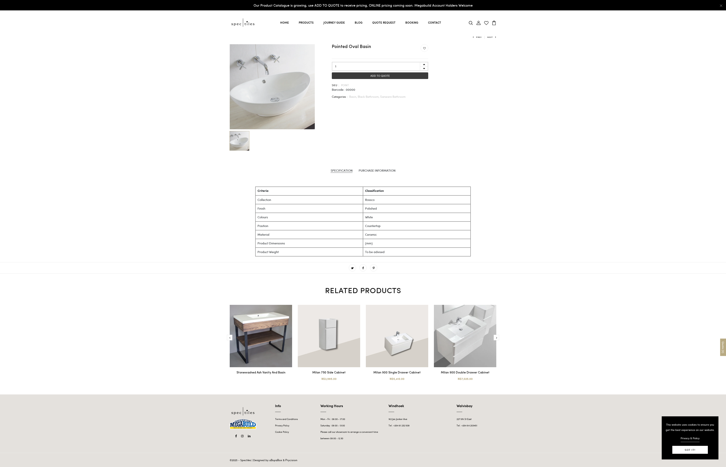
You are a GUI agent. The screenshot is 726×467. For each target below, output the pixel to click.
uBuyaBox (275, 460)
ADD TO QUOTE (380, 75)
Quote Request (384, 22)
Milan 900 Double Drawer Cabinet (465, 372)
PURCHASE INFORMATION (377, 170)
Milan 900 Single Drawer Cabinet (397, 372)
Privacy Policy (282, 425)
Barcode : (338, 89)
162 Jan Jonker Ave (398, 419)
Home (284, 22)
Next (490, 37)
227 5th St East (464, 419)
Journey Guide (334, 22)
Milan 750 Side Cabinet (329, 372)
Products (306, 22)
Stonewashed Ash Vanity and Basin (261, 372)
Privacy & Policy (690, 438)
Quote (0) (723, 347)
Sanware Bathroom (393, 96)
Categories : (339, 96)
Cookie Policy (282, 431)
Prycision (291, 460)
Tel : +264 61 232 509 (399, 425)
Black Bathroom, (369, 96)
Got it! (690, 450)
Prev (479, 37)
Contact (434, 22)
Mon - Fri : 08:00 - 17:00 (332, 419)
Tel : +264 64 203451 (467, 425)
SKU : (335, 85)
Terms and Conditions (286, 419)
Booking (411, 22)
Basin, (353, 96)
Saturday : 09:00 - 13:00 (332, 425)
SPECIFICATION (342, 170)
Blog (358, 22)
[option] (272, 86)
